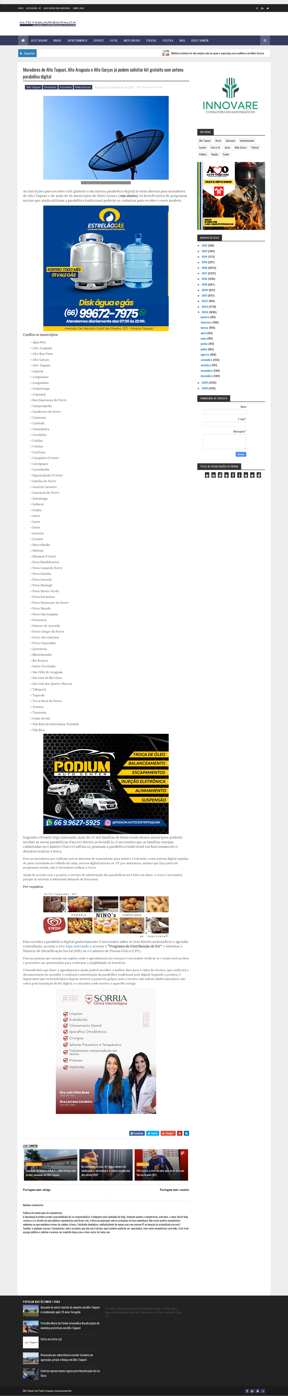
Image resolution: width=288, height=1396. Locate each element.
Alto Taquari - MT (33, 8)
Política (168, 40)
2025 (205, 382)
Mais (182, 40)
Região (214, 154)
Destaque (50, 87)
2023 (205, 306)
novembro (207, 370)
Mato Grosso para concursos (57, 8)
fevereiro (207, 322)
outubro (206, 365)
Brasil (57, 40)
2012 (205, 245)
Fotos (114, 40)
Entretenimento (77, 40)
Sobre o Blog (78, 8)
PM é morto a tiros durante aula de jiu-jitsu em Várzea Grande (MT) (160, 1172)
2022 (205, 301)
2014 (205, 256)
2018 (205, 279)
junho (204, 343)
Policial (151, 40)
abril (204, 333)
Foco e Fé (215, 147)
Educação (230, 140)
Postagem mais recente (174, 1189)
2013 (205, 251)
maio (204, 338)
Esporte (99, 40)
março (205, 327)
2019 (205, 284)
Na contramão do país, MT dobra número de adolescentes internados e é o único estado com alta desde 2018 (105, 1170)
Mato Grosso (132, 40)
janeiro (205, 317)
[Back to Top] (263, 1391)
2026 (205, 388)
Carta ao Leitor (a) (51, 1339)
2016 (205, 268)
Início (21, 8)
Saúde (226, 154)
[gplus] (262, 8)
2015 (205, 262)
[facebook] (257, 8)
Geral (227, 147)
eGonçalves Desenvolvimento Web (58, 1390)
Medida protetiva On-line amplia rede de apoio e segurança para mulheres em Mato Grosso (187, 53)
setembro (207, 360)
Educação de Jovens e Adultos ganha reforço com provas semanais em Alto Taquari (51, 1172)
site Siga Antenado (74, 946)
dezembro (207, 376)
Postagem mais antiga (36, 1189)
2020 (205, 290)
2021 (205, 295)
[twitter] (268, 8)
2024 (205, 312)
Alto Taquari (39, 40)
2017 (205, 273)
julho (204, 349)
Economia (66, 87)
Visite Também (199, 40)
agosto (205, 354)
